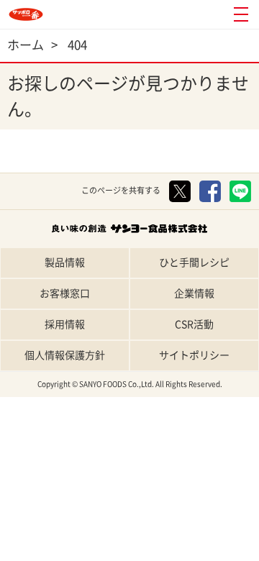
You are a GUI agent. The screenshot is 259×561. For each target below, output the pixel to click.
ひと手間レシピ (194, 262)
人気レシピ (162, 548)
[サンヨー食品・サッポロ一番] (26, 14)
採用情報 (65, 324)
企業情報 (194, 293)
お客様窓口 (65, 293)
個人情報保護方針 (64, 355)
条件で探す (227, 548)
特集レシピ (97, 548)
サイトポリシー (194, 355)
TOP (32, 548)
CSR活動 (194, 324)
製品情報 (65, 262)
